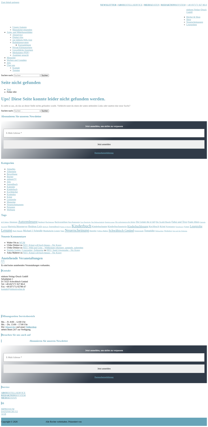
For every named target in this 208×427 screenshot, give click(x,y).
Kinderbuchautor (99, 226)
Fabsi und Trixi (179, 221)
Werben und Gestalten (17, 60)
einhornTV (12, 179)
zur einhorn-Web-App (22, 40)
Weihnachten (159, 231)
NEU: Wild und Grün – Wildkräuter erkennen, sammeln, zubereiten (53, 247)
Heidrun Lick (35, 226)
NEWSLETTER (108, 5)
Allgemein (11, 171)
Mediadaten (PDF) (20, 52)
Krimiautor (170, 227)
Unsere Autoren (19, 27)
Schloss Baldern (102, 231)
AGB (3, 414)
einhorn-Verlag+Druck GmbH (31, 422)
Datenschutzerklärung (104, 153)
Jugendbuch (12, 184)
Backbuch (41, 222)
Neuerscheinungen (194, 22)
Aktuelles (11, 169)
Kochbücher (12, 192)
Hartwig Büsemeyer (18, 226)
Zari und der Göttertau (179, 231)
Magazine (11, 57)
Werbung (11, 209)
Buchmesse (49, 222)
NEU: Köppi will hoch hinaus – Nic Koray (42, 245)
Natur (62, 231)
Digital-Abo (17, 37)
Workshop (168, 231)
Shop (188, 19)
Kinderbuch (12, 189)
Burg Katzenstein (74, 222)
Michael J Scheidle (33, 230)
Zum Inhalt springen (10, 2)
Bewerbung (12, 174)
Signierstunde (139, 231)
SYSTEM (173, 5)
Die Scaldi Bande (163, 222)
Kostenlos (11, 194)
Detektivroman (110, 222)
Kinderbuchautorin (117, 226)
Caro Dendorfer (85, 222)
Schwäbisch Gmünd (121, 230)
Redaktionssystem (20, 42)
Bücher (10, 176)
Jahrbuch (45, 227)
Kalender (11, 187)
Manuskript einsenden (22, 30)
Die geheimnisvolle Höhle (125, 222)
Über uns (11, 65)
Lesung (6, 230)
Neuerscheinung (77, 230)
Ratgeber (93, 231)
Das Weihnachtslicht (97, 222)
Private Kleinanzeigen (22, 47)
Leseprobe (11, 199)
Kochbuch (154, 226)
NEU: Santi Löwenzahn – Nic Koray (63, 250)
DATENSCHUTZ (9, 411)
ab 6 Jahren (5, 222)
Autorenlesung (28, 221)
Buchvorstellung (61, 222)
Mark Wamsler (17, 231)
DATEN (151, 5)
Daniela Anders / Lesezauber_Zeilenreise (25, 250)
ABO (120, 5)
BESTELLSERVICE (132, 5)
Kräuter (186, 227)
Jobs (9, 63)
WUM (22, 242)
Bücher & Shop (193, 17)
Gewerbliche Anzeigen (22, 50)
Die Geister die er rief (145, 222)
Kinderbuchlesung (137, 226)
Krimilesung (180, 227)
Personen (11, 207)
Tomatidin (149, 230)
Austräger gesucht (20, 55)
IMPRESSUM (7, 409)
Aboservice (17, 35)
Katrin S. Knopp (65, 227)
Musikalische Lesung (51, 231)
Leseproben (191, 24)
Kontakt (16, 68)
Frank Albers (193, 222)
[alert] (104, 263)
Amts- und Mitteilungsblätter (19, 32)
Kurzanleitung (24, 45)
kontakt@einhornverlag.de (13, 289)
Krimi (9, 197)
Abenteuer (13, 222)
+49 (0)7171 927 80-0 (197, 5)
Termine (16, 70)
